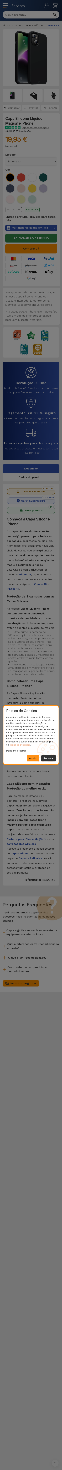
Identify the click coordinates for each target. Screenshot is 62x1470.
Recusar (48, 758)
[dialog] (31, 735)
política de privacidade (19, 745)
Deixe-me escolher (16, 750)
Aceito (33, 758)
